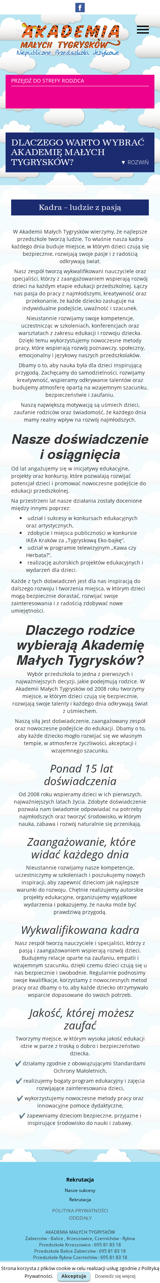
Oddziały (80, 1218)
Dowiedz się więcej (115, 1276)
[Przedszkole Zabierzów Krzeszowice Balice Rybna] (68, 39)
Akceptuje (73, 1276)
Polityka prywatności (80, 1210)
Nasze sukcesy (80, 1190)
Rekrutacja (80, 1199)
